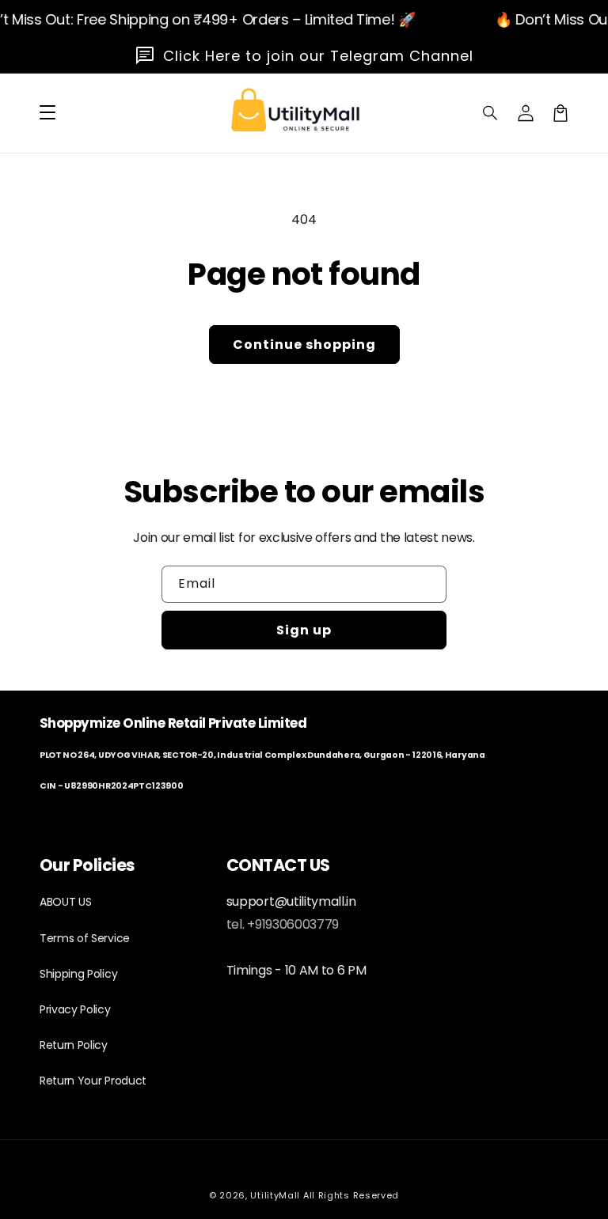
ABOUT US (65, 902)
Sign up (304, 630)
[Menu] (47, 113)
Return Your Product (93, 1080)
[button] (490, 113)
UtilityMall (275, 1195)
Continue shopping (304, 344)
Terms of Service (85, 938)
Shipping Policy (78, 974)
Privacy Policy (75, 1009)
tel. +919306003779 (282, 924)
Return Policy (74, 1045)
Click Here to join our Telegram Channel (318, 56)
